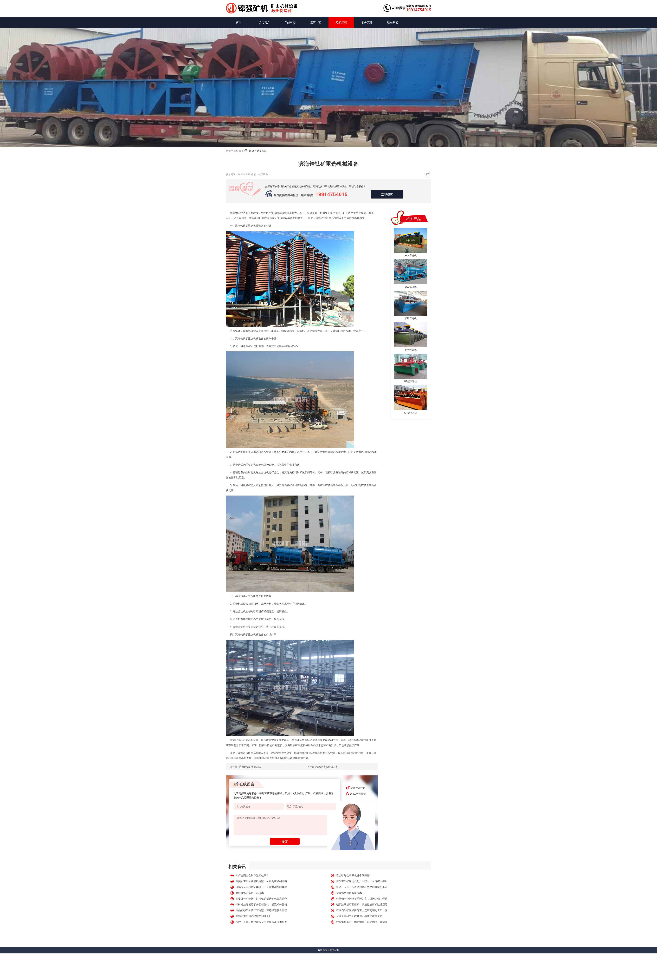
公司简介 (264, 22)
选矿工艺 (315, 22)
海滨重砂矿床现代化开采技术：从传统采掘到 (362, 881)
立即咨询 (387, 194)
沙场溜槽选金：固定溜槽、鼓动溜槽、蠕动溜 (362, 921)
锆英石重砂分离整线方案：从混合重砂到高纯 (261, 881)
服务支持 (367, 22)
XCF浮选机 (411, 255)
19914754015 (331, 194)
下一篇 (322, 766)
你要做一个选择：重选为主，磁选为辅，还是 (362, 898)
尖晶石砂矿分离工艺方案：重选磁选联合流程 (261, 910)
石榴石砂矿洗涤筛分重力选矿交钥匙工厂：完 (362, 910)
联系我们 (392, 22)
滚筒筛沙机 (411, 287)
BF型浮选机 (410, 381)
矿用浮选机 (411, 318)
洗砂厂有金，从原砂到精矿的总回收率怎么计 (362, 887)
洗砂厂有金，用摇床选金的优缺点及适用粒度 (261, 921)
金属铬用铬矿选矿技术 (349, 892)
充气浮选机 (411, 349)
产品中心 (290, 22)
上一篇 (245, 766)
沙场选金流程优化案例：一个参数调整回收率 (261, 887)
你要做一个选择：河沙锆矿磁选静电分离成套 (261, 898)
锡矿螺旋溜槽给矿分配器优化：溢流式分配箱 (261, 904)
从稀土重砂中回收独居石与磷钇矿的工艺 (359, 916)
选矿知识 (341, 22)
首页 (238, 22)
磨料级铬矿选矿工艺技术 (250, 892)
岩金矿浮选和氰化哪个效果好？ (354, 875)
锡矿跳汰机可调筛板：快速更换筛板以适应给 (362, 904)
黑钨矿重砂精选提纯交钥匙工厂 (254, 916)
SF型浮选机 (410, 412)
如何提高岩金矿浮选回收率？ (252, 875)
